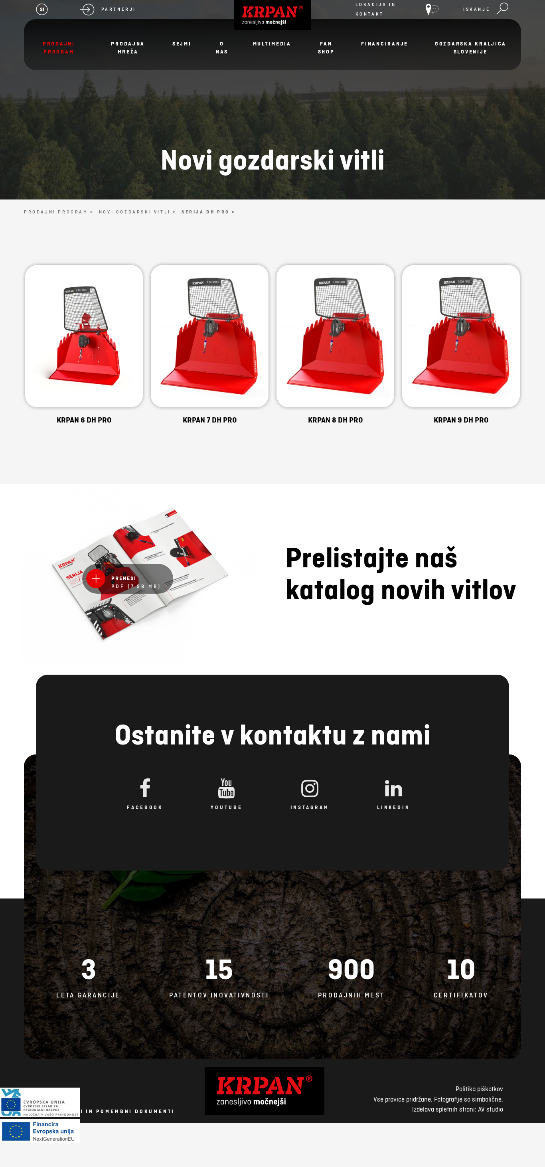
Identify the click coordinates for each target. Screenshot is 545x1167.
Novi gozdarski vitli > (138, 212)
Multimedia (272, 43)
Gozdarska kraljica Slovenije (470, 47)
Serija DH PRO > (209, 212)
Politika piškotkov (479, 1088)
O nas (222, 47)
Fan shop (326, 47)
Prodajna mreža (128, 47)
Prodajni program (59, 47)
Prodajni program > (59, 212)
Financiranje (384, 43)
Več (84, 360)
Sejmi (182, 43)
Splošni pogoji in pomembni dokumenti (100, 1111)
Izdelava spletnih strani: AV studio (457, 1109)
